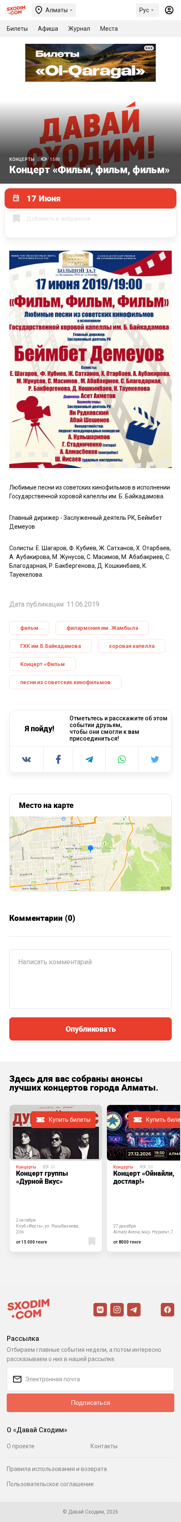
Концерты (22, 159)
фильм (29, 628)
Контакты (103, 1446)
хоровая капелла (131, 646)
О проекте (21, 1446)
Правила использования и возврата (57, 1469)
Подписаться (90, 1403)
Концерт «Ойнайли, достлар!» (143, 1177)
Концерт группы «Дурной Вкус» (42, 1177)
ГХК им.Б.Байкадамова (50, 646)
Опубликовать (91, 1029)
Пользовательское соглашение (50, 1484)
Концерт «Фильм (42, 664)
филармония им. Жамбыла (102, 628)
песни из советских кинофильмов (65, 682)
